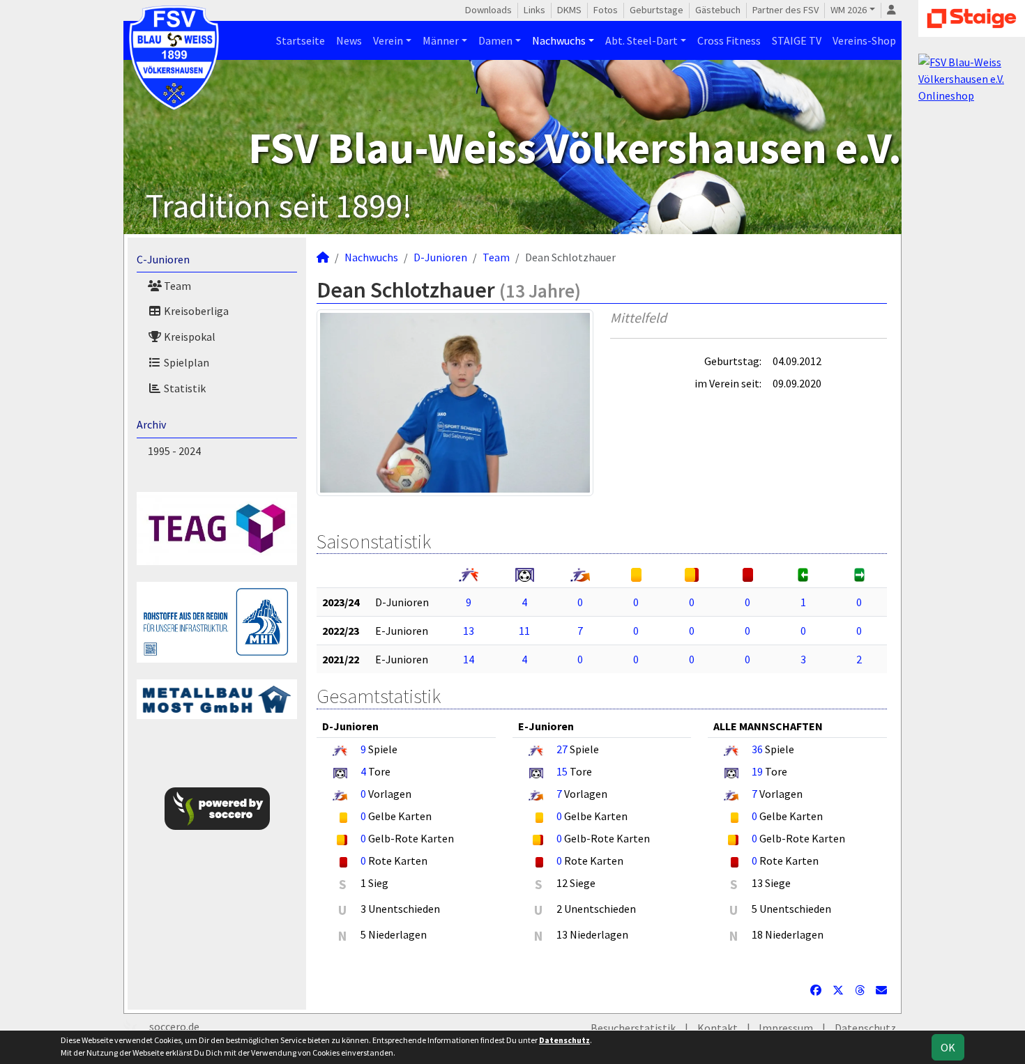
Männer (441, 40)
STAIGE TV (796, 40)
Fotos (605, 9)
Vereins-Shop (864, 40)
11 (524, 631)
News (349, 40)
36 (757, 749)
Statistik (184, 388)
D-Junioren (440, 257)
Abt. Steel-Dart (641, 40)
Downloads (488, 9)
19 (757, 771)
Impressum (786, 1028)
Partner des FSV (785, 9)
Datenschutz (865, 1028)
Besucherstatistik (633, 1028)
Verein (388, 40)
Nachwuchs (559, 40)
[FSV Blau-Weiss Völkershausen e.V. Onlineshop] (971, 77)
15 (562, 771)
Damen (495, 40)
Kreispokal (188, 337)
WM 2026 (848, 9)
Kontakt (717, 1028)
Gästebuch (718, 9)
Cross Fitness (729, 40)
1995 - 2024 (174, 451)
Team (176, 286)
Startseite (300, 40)
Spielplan (185, 362)
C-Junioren (163, 259)
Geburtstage (656, 9)
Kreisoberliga (195, 311)
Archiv (151, 424)
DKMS (569, 9)
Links (534, 9)
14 (468, 659)
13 (468, 631)
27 (562, 749)
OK (948, 1047)
